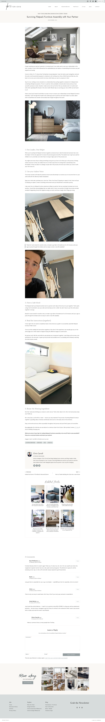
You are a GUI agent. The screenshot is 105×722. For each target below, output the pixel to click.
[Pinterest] (93, 1)
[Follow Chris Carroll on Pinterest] (39, 465)
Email (46, 654)
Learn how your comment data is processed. (56, 658)
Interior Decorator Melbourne (34, 708)
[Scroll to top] (102, 707)
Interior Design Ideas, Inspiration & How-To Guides (52, 13)
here (26, 89)
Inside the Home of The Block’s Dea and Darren (37, 473)
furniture (39, 442)
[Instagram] (87, 1)
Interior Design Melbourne (33, 710)
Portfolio (75, 6)
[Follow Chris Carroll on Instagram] (37, 465)
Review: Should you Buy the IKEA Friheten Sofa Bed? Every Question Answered (52, 530)
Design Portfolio (31, 706)
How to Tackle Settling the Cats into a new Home (67, 473)
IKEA (45, 442)
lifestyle (50, 442)
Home (49, 6)
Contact (97, 6)
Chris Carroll (38, 453)
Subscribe (3, 1)
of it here (76, 427)
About (56, 6)
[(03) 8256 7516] (95, 1)
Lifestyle (65, 13)
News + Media (48, 708)
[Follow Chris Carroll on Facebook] (34, 465)
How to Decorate (49, 706)
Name (27, 654)
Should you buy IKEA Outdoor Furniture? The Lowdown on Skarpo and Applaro (37, 530)
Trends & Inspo (49, 710)
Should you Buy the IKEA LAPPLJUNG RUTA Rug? (67, 505)
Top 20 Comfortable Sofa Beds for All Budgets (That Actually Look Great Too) (52, 506)
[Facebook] (90, 1)
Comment (28, 637)
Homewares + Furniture (51, 704)
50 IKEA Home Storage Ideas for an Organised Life (67, 529)
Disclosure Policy (13, 706)
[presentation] (37, 494)
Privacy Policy (12, 710)
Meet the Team (31, 704)
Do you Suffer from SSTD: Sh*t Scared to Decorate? (38, 505)
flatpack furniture (30, 442)
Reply (78, 561)
